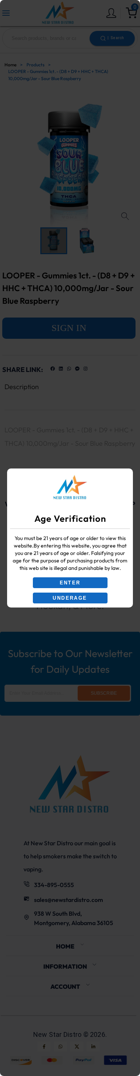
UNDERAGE (70, 598)
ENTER (70, 583)
